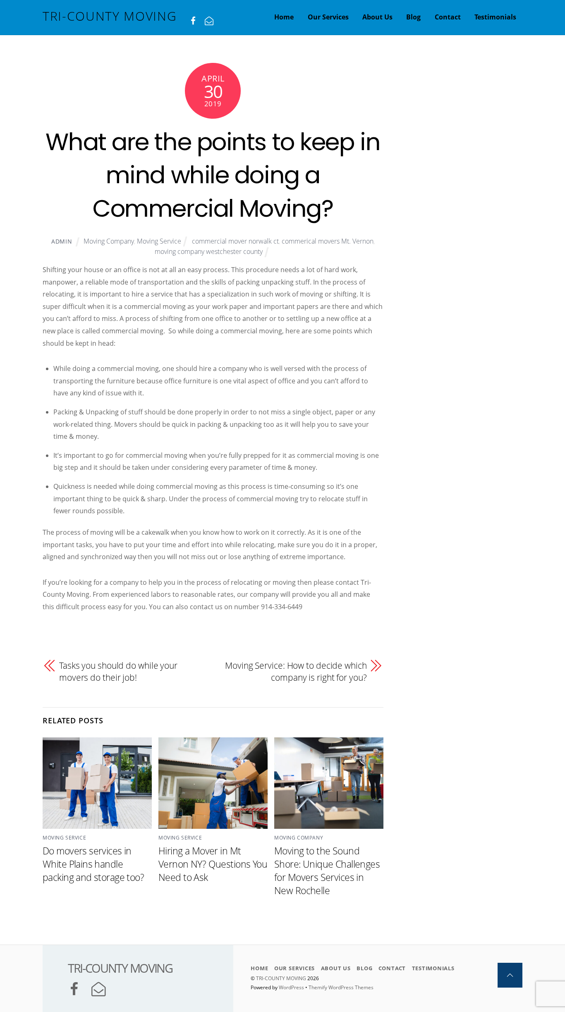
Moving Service (159, 241)
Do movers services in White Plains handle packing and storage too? (93, 864)
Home (284, 17)
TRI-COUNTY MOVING (281, 978)
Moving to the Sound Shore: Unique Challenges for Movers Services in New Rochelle (327, 870)
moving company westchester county (209, 251)
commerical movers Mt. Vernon (327, 241)
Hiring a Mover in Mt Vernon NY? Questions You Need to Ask (212, 864)
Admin (61, 241)
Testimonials (495, 17)
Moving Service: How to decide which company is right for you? (295, 672)
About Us (377, 17)
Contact (448, 17)
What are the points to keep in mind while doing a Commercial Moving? (212, 175)
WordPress (291, 987)
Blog (413, 17)
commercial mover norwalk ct (235, 241)
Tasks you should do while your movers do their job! (118, 672)
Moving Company (109, 241)
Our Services (328, 17)
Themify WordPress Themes (341, 987)
